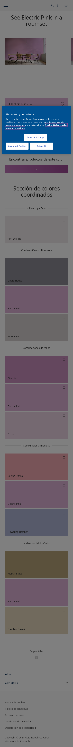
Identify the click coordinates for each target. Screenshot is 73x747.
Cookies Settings (35, 137)
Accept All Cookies (17, 146)
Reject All (42, 146)
